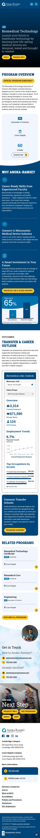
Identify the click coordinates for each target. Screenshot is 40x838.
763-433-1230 (11, 677)
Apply (6, 57)
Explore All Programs (15, 617)
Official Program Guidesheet (18, 81)
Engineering (10, 596)
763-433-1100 (13, 771)
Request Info (18, 57)
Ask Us (5, 790)
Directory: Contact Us (10, 787)
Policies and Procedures (12, 800)
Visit (16, 717)
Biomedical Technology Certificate (16, 552)
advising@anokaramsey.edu (17, 673)
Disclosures (7, 803)
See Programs (28, 711)
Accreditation (7, 796)
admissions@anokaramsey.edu (19, 658)
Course (18, 155)
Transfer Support (15, 530)
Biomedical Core (12, 575)
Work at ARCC (8, 793)
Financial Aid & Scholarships (18, 291)
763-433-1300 (11, 662)
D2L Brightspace (9, 806)
